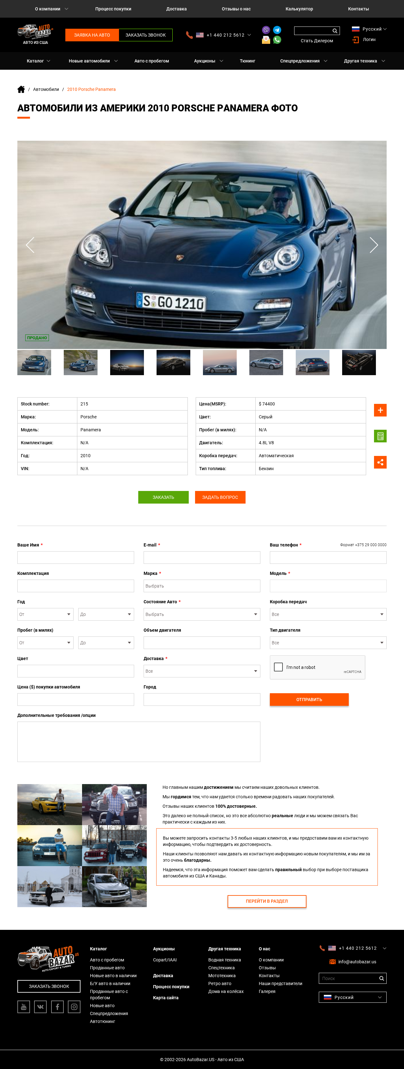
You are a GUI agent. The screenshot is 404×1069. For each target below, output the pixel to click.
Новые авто (102, 1005)
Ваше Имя (30, 544)
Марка (152, 573)
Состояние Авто (162, 601)
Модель (280, 573)
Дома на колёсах (226, 991)
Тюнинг (247, 60)
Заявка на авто (92, 35)
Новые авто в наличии (113, 975)
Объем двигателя (162, 630)
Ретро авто (219, 983)
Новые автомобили (89, 60)
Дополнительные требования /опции (56, 715)
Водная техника (224, 959)
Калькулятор (299, 8)
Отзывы (267, 967)
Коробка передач (288, 601)
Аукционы (204, 60)
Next (374, 245)
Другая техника (360, 60)
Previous (30, 245)
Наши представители (280, 983)
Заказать (163, 497)
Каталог (35, 60)
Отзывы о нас (236, 8)
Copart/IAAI (165, 959)
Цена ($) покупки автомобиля (48, 686)
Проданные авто (107, 967)
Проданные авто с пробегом (109, 994)
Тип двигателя (285, 630)
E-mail (152, 544)
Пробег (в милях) (35, 630)
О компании (47, 8)
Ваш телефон (328, 544)
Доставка (176, 8)
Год (21, 601)
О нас (264, 948)
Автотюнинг (102, 1021)
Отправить (309, 699)
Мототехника (222, 975)
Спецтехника (221, 967)
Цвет (22, 658)
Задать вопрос (220, 497)
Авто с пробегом (151, 60)
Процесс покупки (113, 8)
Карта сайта (166, 997)
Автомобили (46, 89)
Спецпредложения (300, 60)
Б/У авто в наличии (110, 983)
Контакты (358, 8)
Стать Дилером (317, 40)
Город (150, 686)
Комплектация (33, 573)
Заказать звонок (146, 35)
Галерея (267, 991)
